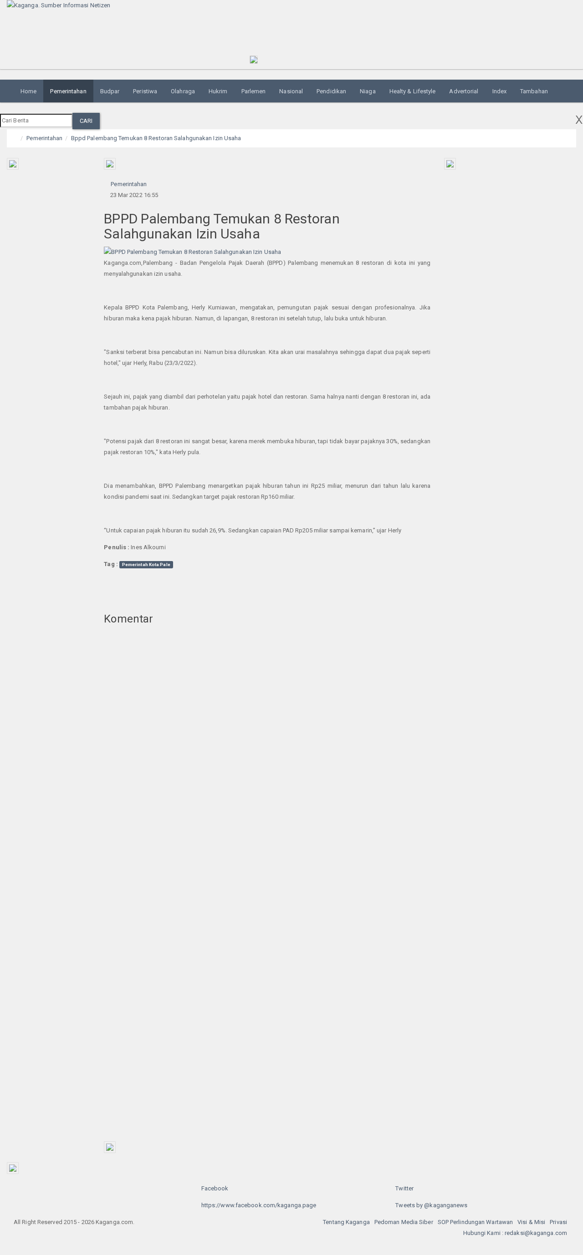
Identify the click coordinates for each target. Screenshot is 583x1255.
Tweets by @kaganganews (431, 1205)
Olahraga (183, 91)
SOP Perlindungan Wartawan (475, 1222)
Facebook (215, 1188)
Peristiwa (145, 91)
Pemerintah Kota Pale (146, 564)
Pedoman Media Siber (403, 1222)
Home (28, 91)
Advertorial (463, 91)
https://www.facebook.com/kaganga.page (259, 1205)
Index (499, 91)
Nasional (291, 91)
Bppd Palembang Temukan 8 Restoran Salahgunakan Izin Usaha (156, 138)
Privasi (558, 1222)
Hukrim (218, 91)
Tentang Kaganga (346, 1222)
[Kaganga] (121, 5)
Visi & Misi (531, 1222)
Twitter (404, 1188)
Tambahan (534, 91)
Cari (86, 120)
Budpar (110, 91)
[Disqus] (267, 766)
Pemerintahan (68, 91)
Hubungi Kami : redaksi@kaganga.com (515, 1233)
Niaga (368, 91)
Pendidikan (331, 91)
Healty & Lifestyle (412, 91)
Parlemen (253, 91)
